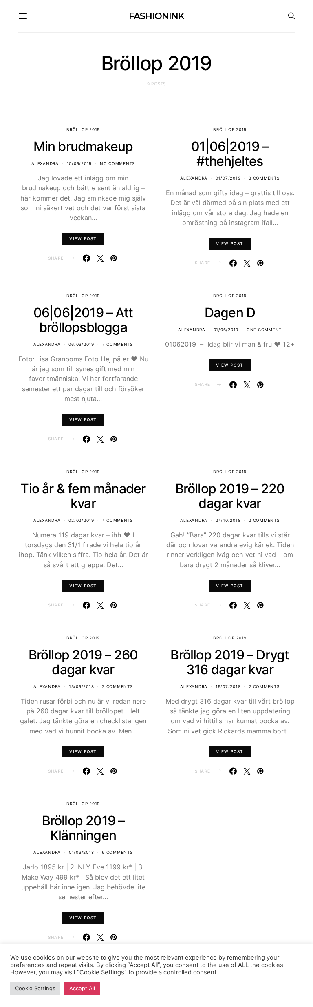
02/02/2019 (81, 520)
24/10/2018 (228, 520)
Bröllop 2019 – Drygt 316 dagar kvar (229, 662)
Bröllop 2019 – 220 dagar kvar (230, 496)
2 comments (264, 520)
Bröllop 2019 (83, 129)
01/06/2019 (226, 329)
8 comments (264, 178)
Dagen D (230, 313)
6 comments (117, 852)
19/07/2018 (228, 686)
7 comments (117, 344)
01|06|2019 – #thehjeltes (229, 153)
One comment (264, 329)
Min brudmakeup (83, 146)
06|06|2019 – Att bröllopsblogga (83, 320)
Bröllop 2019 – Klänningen (83, 828)
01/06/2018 (81, 852)
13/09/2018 (81, 686)
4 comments (117, 520)
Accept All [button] (82, 988)
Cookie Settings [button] (35, 988)
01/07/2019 (228, 178)
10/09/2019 (79, 163)
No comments (117, 163)
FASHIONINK (156, 16)
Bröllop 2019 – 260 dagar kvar (83, 662)
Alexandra (45, 163)
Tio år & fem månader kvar (82, 496)
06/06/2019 (81, 344)
